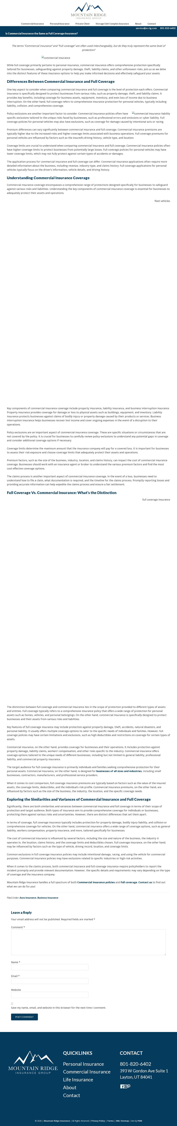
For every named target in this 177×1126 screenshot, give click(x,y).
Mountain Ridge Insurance (57, 1121)
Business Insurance (47, 897)
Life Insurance (78, 1079)
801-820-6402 (168, 28)
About (69, 1087)
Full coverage (129, 882)
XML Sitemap (122, 1121)
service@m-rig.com (146, 28)
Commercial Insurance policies (96, 882)
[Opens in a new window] (121, 1088)
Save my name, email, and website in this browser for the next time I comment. (58, 1007)
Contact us (145, 882)
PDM (140, 1121)
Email (15, 976)
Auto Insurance (28, 897)
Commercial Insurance (86, 1071)
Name (15, 962)
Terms (110, 1121)
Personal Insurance (83, 1064)
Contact (71, 1095)
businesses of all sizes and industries (119, 771)
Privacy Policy (98, 1121)
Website (16, 989)
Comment (18, 927)
